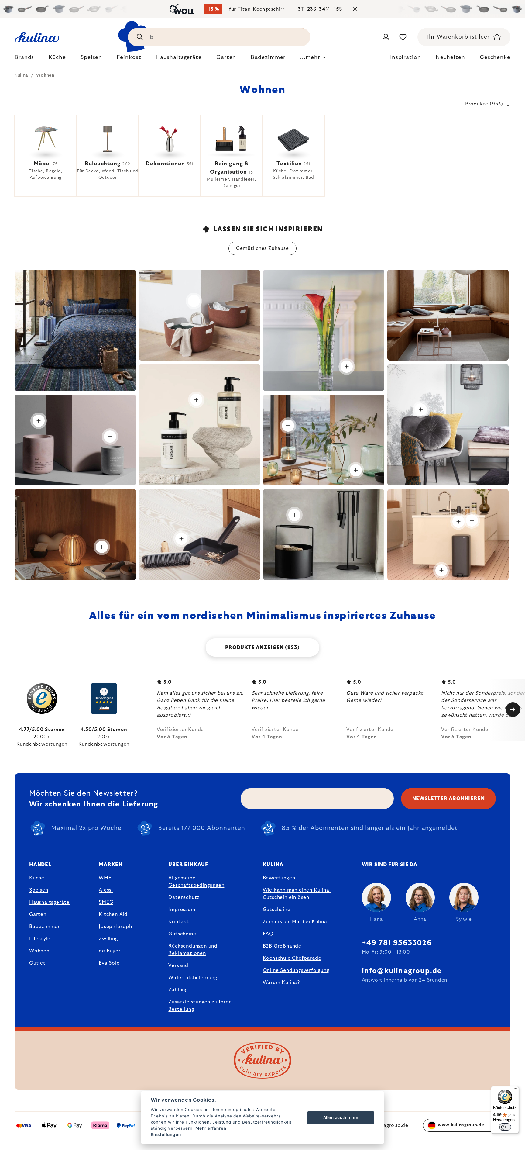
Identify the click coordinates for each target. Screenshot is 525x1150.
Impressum (181, 909)
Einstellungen (166, 1134)
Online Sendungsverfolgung (296, 970)
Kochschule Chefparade (292, 958)
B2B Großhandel (283, 946)
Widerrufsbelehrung (192, 977)
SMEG (106, 902)
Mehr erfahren (210, 1128)
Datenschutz (184, 897)
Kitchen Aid (113, 914)
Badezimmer (44, 926)
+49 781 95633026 (397, 943)
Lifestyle (39, 938)
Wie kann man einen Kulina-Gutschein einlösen (297, 894)
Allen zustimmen (341, 1117)
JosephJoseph (115, 926)
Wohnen (39, 950)
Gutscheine (182, 933)
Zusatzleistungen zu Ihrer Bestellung (199, 1006)
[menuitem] (24, 59)
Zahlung (178, 989)
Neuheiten (450, 57)
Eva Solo (109, 963)
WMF (105, 877)
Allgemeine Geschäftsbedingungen (196, 881)
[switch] (505, 1127)
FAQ (268, 933)
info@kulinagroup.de (402, 971)
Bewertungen (279, 877)
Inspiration (405, 57)
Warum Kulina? (281, 982)
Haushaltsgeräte (49, 902)
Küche (36, 877)
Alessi (106, 890)
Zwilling (108, 938)
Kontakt (178, 921)
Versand (178, 965)
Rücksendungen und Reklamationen (193, 950)
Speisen (38, 890)
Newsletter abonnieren (448, 798)
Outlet (37, 963)
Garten (37, 914)
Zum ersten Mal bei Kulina (295, 921)
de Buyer (109, 950)
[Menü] (515, 1089)
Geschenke (495, 57)
